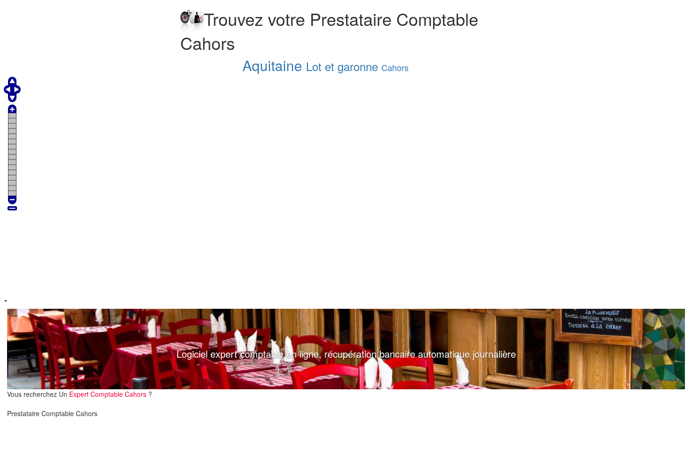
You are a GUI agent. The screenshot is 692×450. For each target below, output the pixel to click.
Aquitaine (272, 65)
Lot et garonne (342, 66)
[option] (346, 349)
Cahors (395, 67)
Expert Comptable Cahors (108, 394)
